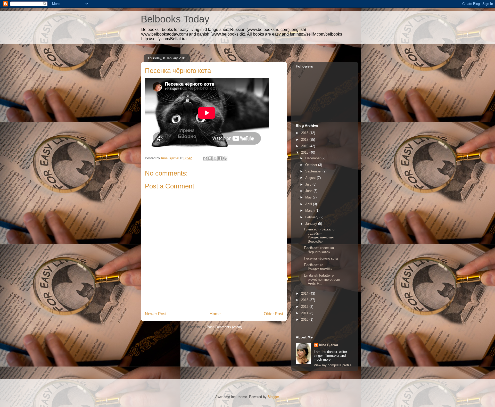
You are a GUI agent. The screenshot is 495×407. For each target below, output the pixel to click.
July (308, 184)
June (309, 191)
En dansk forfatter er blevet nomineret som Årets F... (322, 279)
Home (215, 314)
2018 (305, 133)
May (309, 197)
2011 (305, 313)
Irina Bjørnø (328, 345)
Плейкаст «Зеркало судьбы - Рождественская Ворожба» (319, 235)
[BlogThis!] (210, 158)
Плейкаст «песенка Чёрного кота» (319, 250)
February (312, 217)
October (311, 165)
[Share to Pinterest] (224, 158)
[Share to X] (215, 158)
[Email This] (205, 158)
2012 (305, 307)
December (313, 158)
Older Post (273, 314)
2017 (305, 140)
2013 (305, 300)
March (310, 210)
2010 (305, 319)
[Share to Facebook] (219, 158)
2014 (305, 293)
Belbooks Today (175, 19)
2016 (305, 146)
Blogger (273, 397)
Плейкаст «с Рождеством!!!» (318, 267)
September (314, 171)
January (311, 224)
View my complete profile (332, 365)
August (311, 178)
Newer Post (155, 314)
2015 (305, 152)
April (309, 204)
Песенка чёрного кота (321, 258)
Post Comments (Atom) (224, 327)
